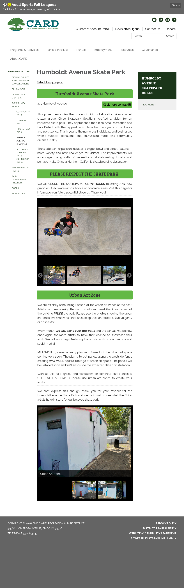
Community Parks (18, 105)
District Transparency (159, 528)
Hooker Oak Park (23, 130)
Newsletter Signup (127, 29)
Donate (171, 29)
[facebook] (174, 21)
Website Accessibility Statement (152, 533)
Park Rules (18, 193)
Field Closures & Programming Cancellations (21, 80)
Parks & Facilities (18, 71)
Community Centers (18, 96)
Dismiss (176, 5)
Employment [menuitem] (103, 49)
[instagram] (167, 21)
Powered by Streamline (148, 538)
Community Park (23, 113)
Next (129, 275)
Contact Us (152, 29)
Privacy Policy (166, 523)
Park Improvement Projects (19, 179)
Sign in (171, 538)
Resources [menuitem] (127, 49)
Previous (40, 275)
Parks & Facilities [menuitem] (57, 49)
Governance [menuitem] (150, 49)
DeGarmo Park (22, 122)
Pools (15, 188)
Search (170, 36)
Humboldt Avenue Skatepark (23, 140)
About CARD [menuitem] (18, 58)
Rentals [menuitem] (81, 49)
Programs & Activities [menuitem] (24, 49)
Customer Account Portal (93, 29)
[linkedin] (161, 21)
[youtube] (154, 21)
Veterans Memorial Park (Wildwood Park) (23, 156)
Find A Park (18, 89)
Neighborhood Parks (20, 169)
